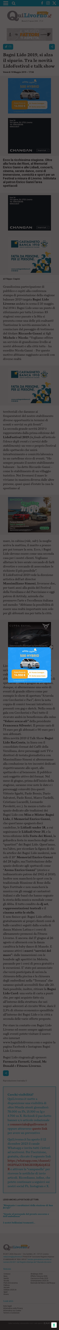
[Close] (51, 647)
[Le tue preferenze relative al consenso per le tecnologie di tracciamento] (54, 1325)
